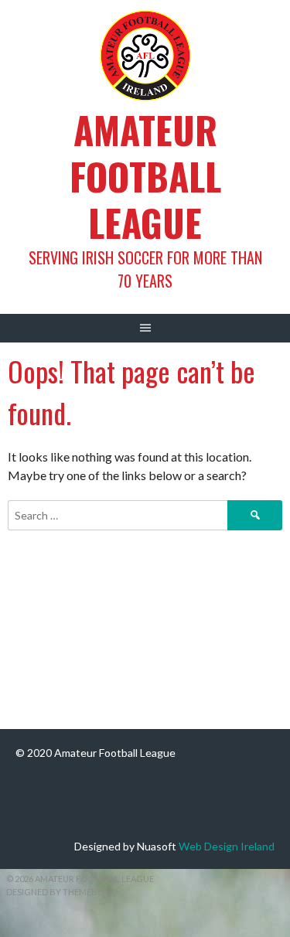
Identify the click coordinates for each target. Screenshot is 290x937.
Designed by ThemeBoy (58, 892)
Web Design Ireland (227, 846)
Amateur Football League (145, 176)
